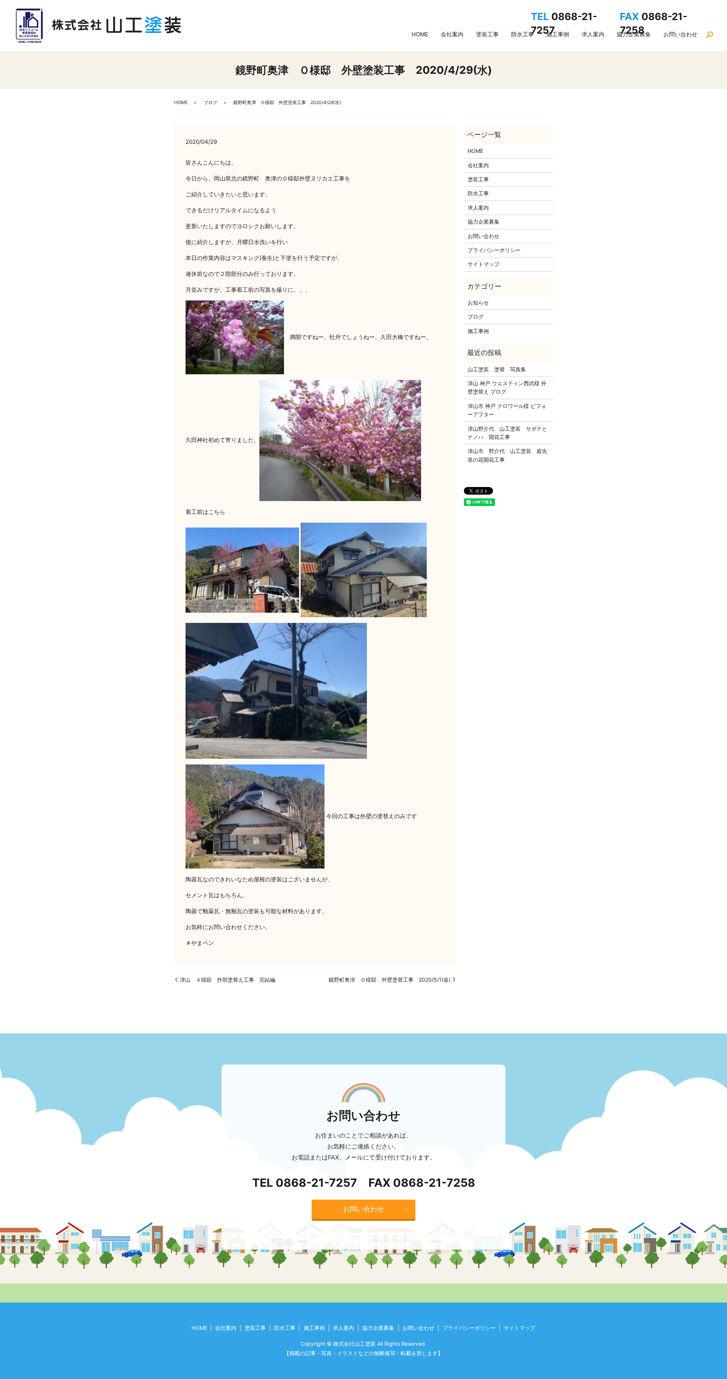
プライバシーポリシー (494, 250)
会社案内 (452, 34)
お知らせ (478, 302)
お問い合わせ (483, 236)
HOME (420, 34)
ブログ (210, 102)
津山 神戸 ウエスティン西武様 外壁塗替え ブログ (507, 387)
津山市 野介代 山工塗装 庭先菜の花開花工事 (507, 455)
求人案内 (478, 207)
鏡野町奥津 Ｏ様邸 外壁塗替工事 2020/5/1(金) (390, 979)
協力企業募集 (483, 221)
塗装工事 (487, 34)
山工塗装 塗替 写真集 (497, 369)
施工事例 (478, 331)
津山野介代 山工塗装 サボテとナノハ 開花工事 (507, 432)
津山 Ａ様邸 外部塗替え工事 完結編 (227, 979)
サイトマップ (483, 264)
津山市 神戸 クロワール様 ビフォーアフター (507, 410)
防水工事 (522, 34)
